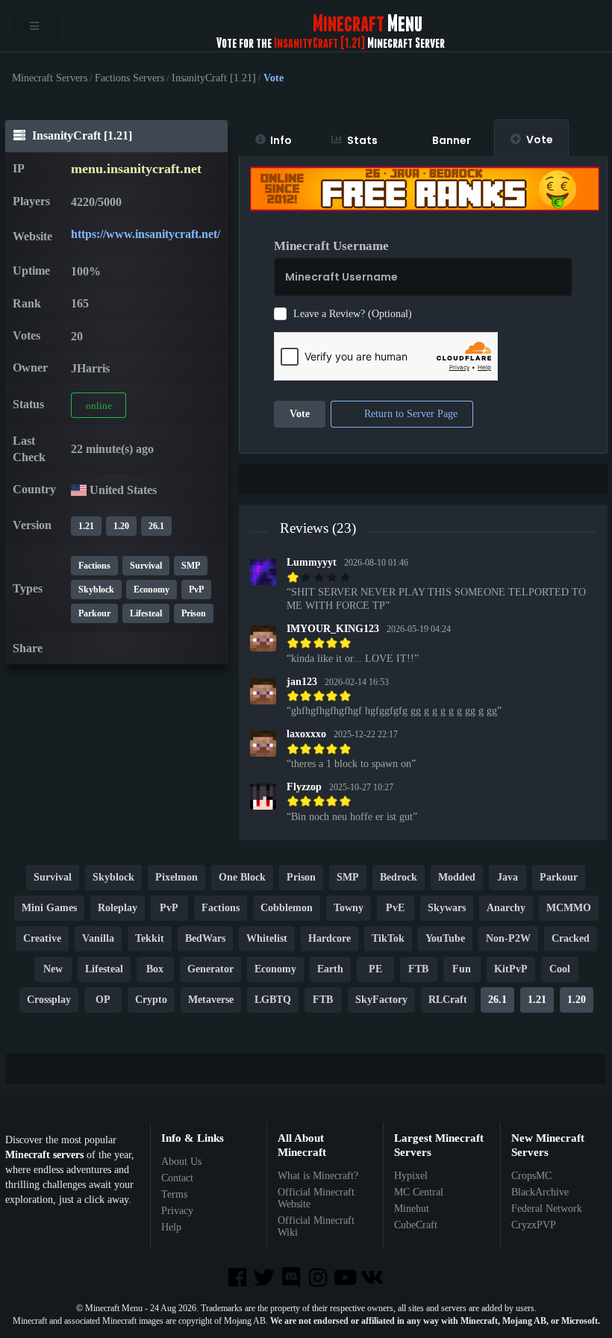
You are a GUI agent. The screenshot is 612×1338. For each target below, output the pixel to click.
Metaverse (211, 1000)
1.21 (86, 526)
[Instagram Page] (319, 1279)
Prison (193, 613)
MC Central (418, 1192)
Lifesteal (146, 613)
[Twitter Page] (265, 1279)
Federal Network (546, 1208)
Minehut (411, 1208)
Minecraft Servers (49, 78)
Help (171, 1227)
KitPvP (511, 969)
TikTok (388, 939)
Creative (42, 939)
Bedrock (398, 878)
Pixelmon (176, 878)
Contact (177, 1178)
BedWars (205, 939)
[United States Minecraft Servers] (79, 490)
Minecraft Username (331, 246)
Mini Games (49, 908)
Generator (210, 969)
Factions (94, 565)
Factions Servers (129, 78)
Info (281, 140)
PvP (196, 589)
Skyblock (96, 589)
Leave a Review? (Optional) (352, 313)
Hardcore (329, 939)
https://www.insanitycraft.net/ (145, 234)
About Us (181, 1161)
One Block (242, 878)
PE (375, 969)
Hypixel (411, 1175)
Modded (456, 878)
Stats (362, 140)
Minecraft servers (44, 1154)
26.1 (156, 526)
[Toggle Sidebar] (36, 25)
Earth (330, 969)
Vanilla (98, 939)
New (53, 969)
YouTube (445, 939)
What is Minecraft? (318, 1175)
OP (103, 1000)
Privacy (177, 1210)
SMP (190, 565)
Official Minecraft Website (316, 1198)
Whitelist (266, 939)
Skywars (447, 908)
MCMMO (568, 908)
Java (507, 878)
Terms (174, 1194)
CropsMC (531, 1175)
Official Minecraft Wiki (316, 1226)
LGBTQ (273, 1000)
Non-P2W (508, 939)
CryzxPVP (533, 1225)
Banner (451, 140)
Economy (151, 589)
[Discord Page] (292, 1279)
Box (154, 969)
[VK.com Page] (373, 1279)
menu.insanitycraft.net (136, 168)
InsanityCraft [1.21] (214, 78)
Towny (348, 908)
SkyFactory (381, 1000)
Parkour (94, 613)
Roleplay (117, 908)
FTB (418, 969)
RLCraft (447, 1000)
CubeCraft (415, 1225)
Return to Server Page (409, 414)
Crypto (151, 1000)
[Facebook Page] (238, 1279)
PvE (395, 908)
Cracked (571, 939)
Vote (539, 139)
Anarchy (506, 908)
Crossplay (49, 1000)
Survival (146, 565)
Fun (461, 969)
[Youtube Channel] (346, 1279)
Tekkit (149, 939)
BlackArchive (540, 1192)
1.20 (121, 526)
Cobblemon (286, 908)
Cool (559, 969)
